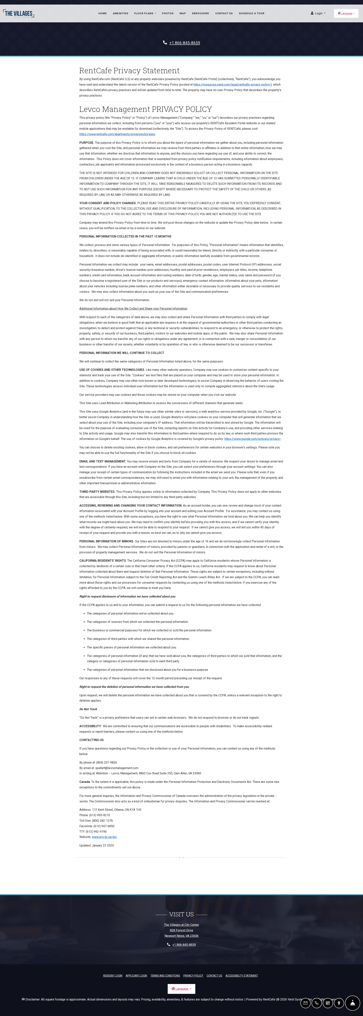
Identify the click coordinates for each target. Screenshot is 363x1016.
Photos (168, 13)
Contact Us (224, 13)
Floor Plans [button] (144, 13)
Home (103, 13)
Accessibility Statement (242, 975)
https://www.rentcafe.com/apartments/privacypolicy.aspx (117, 134)
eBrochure (200, 13)
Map (183, 13)
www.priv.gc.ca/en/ (104, 837)
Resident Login (112, 975)
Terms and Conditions (165, 975)
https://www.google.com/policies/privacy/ (252, 439)
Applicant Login (136, 975)
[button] (318, 13)
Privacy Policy (193, 975)
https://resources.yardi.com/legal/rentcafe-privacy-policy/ (232, 84)
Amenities (120, 13)
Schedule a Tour (252, 13)
